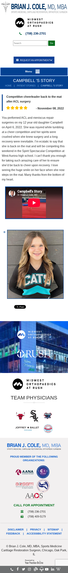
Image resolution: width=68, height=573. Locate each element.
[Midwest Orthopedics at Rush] (34, 22)
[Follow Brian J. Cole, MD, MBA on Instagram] (29, 569)
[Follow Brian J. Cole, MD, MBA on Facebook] (18, 569)
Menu (28, 71)
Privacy (35, 529)
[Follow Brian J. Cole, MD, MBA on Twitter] (23, 569)
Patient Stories (26, 85)
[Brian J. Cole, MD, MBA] (34, 8)
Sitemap (53, 529)
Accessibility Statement (44, 533)
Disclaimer (16, 529)
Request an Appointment (35, 60)
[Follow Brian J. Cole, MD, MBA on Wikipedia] (58, 569)
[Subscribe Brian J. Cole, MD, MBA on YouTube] (46, 569)
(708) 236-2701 (35, 33)
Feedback (13, 533)
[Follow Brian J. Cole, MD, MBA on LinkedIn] (52, 569)
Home (8, 85)
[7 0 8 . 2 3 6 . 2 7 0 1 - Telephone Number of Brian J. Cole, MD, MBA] (12, 569)
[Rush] (34, 353)
